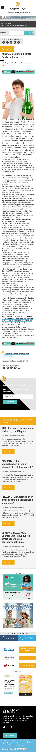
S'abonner (10, 402)
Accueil (3, 23)
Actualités (11, 23)
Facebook (3, 42)
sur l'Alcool (19, 325)
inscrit (4, 333)
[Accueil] (18, 4)
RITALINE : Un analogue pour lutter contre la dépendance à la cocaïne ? (17, 499)
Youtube (19, 367)
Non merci (22, 749)
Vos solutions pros (27, 665)
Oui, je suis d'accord (9, 749)
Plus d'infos (20, 745)
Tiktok (15, 42)
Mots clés (3, 32)
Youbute (18, 42)
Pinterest (11, 42)
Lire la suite (8, 451)
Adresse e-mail (8, 393)
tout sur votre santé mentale (27, 649)
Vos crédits (27, 658)
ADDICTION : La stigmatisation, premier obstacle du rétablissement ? (17, 464)
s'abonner (10, 735)
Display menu (2, 7)
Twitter (7, 42)
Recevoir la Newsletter (18, 633)
